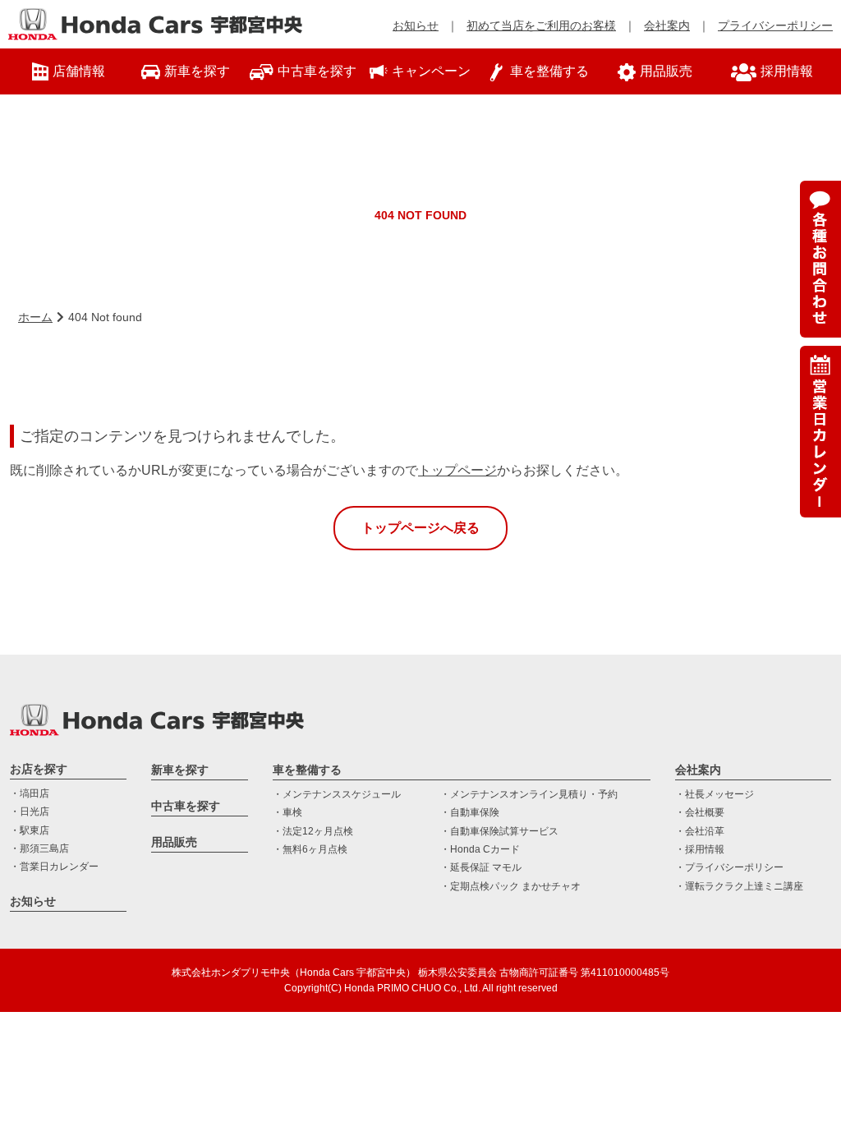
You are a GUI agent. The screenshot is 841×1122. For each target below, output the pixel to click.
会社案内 (667, 25)
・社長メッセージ (714, 794)
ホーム (35, 317)
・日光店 (29, 811)
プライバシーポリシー (775, 25)
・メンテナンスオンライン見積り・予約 (529, 794)
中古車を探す (185, 805)
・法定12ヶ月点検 (313, 831)
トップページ (457, 470)
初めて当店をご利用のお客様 (541, 25)
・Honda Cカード (480, 849)
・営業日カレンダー (54, 866)
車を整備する (307, 769)
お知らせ (416, 25)
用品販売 (174, 841)
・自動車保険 (469, 812)
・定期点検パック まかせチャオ (510, 886)
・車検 (287, 812)
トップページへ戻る (420, 528)
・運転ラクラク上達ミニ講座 (739, 886)
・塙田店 (29, 793)
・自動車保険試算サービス (499, 831)
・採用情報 (699, 849)
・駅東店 (29, 830)
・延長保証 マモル (481, 867)
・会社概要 (699, 812)
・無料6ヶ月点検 (310, 849)
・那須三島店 (39, 848)
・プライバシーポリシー (729, 867)
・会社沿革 (699, 831)
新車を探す (180, 769)
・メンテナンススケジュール (337, 794)
